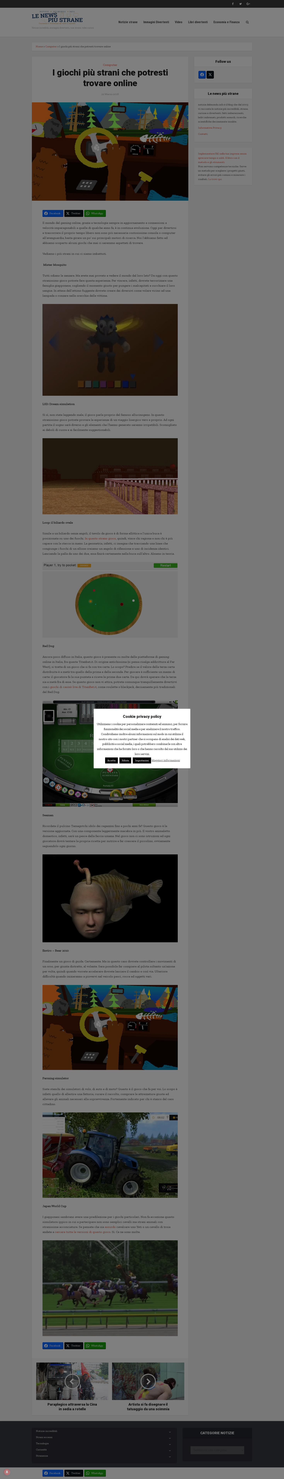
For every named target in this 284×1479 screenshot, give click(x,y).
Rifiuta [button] (125, 760)
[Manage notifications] (7, 1472)
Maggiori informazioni (166, 760)
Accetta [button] (111, 760)
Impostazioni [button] (142, 760)
